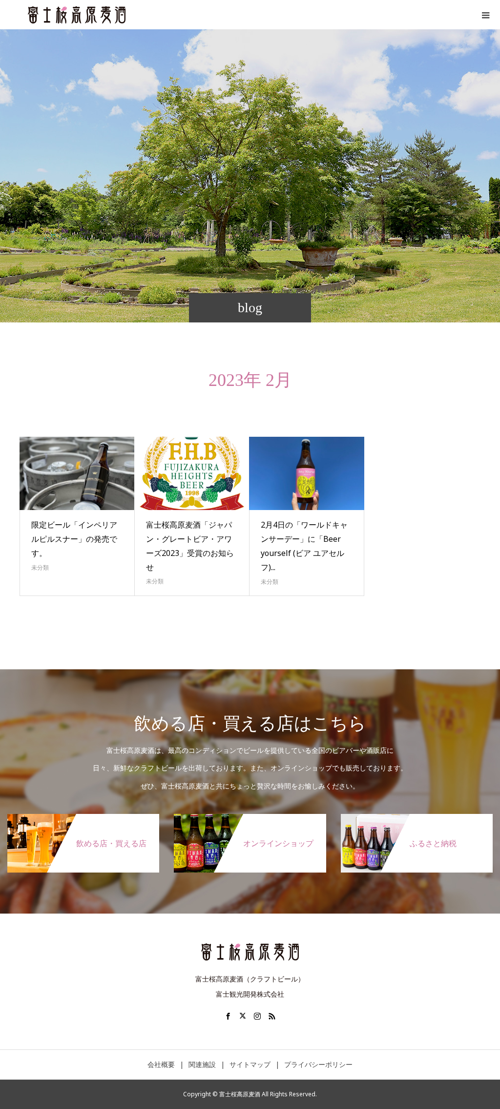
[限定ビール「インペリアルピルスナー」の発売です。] (77, 473)
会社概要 (161, 1064)
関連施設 (202, 1064)
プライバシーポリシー (318, 1064)
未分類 (40, 567)
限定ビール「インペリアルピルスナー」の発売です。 (74, 538)
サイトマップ (250, 1064)
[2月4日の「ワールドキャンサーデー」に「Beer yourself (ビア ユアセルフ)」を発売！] (306, 473)
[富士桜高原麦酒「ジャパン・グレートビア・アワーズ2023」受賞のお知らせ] (192, 473)
